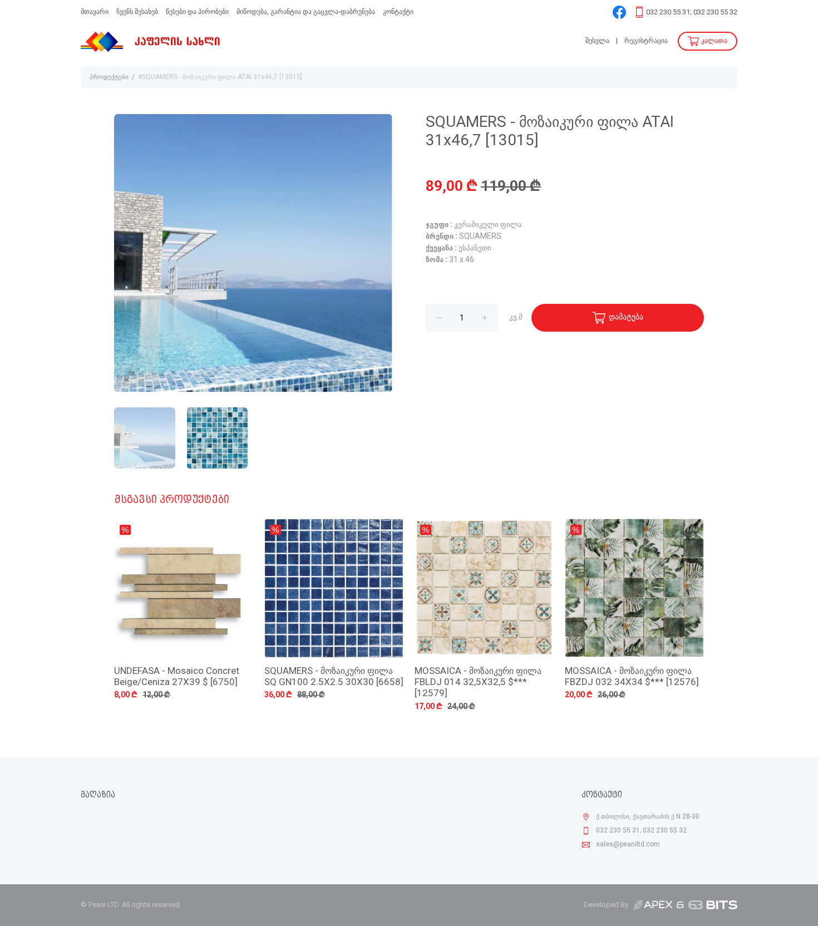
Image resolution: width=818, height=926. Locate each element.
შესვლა (597, 41)
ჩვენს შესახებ (137, 12)
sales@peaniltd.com (628, 844)
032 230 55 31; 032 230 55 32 (691, 12)
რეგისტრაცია (646, 41)
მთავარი (95, 12)
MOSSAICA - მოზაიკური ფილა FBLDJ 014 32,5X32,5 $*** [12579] (478, 683)
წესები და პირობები (197, 12)
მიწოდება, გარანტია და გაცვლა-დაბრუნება (305, 12)
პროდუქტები (109, 77)
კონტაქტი (398, 12)
